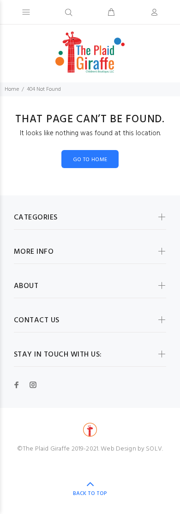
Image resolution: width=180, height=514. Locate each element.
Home (12, 89)
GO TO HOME (90, 159)
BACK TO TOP (90, 493)
